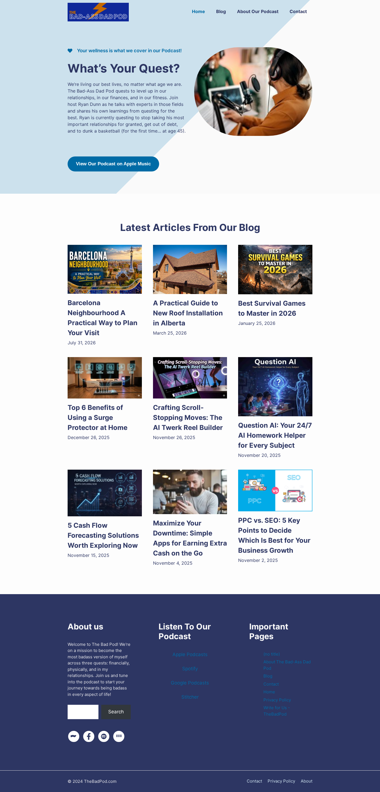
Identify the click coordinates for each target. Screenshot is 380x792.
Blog (221, 11)
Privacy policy (281, 781)
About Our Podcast (257, 11)
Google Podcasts (190, 683)
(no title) (271, 654)
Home (198, 11)
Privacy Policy (277, 700)
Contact (298, 11)
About (306, 781)
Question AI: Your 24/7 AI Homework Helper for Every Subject (275, 435)
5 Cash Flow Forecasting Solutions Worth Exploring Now (103, 535)
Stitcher (190, 697)
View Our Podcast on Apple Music (113, 163)
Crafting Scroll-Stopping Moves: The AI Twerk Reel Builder (188, 418)
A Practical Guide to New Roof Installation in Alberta (188, 313)
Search (75, 701)
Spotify (190, 668)
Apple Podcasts (190, 654)
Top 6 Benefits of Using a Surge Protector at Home (97, 418)
